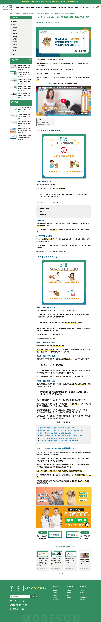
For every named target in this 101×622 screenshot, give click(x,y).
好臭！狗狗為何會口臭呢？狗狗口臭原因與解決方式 (55, 433)
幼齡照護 (14, 30)
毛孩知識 (14, 45)
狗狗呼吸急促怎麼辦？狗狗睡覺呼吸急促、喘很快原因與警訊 (24, 73)
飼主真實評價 (56, 600)
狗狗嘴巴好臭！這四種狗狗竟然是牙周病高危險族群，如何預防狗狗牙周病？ (63, 435)
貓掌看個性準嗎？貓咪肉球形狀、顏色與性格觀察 (24, 87)
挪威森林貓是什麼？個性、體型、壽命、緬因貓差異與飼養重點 (24, 94)
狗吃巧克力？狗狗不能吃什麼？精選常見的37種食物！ (24, 129)
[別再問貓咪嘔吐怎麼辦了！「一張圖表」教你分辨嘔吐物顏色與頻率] (13, 115)
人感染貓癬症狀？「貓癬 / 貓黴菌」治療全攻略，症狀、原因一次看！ (24, 136)
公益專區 (55, 595)
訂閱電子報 (34, 597)
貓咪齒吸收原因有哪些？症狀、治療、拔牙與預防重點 (24, 66)
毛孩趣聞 (14, 47)
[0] (97, 7)
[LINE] (11, 601)
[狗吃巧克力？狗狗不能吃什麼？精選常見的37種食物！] (13, 130)
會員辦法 (69, 597)
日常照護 (14, 33)
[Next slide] (68, 573)
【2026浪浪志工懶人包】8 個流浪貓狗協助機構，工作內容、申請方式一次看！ (42, 562)
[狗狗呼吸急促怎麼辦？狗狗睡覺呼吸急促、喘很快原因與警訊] (13, 73)
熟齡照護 (14, 27)
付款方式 (82, 590)
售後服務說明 (83, 597)
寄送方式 (82, 592)
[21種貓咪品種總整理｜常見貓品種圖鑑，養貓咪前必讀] (13, 122)
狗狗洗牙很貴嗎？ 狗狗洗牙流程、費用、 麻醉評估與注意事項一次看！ (61, 430)
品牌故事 (55, 590)
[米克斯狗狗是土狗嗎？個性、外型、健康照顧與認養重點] (13, 80)
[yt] (23, 601)
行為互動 (31, 13)
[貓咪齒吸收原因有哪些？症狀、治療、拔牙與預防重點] (13, 66)
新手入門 (14, 50)
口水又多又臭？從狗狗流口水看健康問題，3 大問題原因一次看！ (60, 438)
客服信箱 (69, 595)
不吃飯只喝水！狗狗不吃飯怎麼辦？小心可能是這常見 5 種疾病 (59, 441)
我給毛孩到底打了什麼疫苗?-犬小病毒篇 (84, 561)
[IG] (19, 601)
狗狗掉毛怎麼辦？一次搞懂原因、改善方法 (70, 560)
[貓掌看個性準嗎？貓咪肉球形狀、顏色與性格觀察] (13, 87)
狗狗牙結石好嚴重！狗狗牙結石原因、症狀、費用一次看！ (58, 428)
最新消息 (55, 592)
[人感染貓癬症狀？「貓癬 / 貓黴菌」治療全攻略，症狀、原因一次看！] (13, 137)
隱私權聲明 (82, 600)
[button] (62, 573)
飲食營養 (14, 36)
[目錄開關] (53, 120)
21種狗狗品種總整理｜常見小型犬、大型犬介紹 (24, 108)
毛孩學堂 (16, 13)
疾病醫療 (14, 39)
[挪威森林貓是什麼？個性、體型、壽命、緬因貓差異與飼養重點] (13, 94)
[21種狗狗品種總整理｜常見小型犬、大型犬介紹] (13, 108)
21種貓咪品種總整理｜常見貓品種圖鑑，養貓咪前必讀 (24, 122)
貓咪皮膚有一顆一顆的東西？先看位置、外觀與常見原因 (56, 561)
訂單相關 (82, 595)
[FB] (15, 601)
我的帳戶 (69, 592)
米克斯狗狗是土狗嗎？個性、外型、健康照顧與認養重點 (24, 80)
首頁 (11, 13)
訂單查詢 (69, 590)
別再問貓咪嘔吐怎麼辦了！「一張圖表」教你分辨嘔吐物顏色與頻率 (24, 115)
